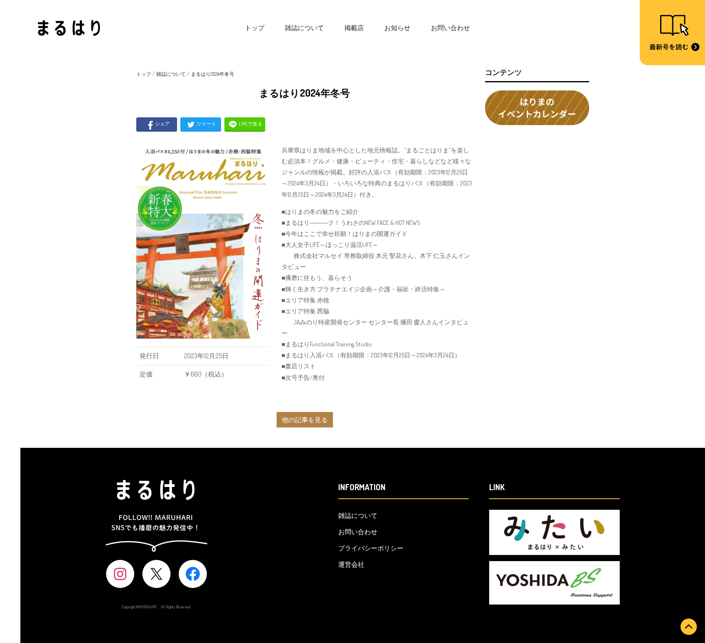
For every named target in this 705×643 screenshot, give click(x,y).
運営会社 (351, 564)
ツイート (206, 124)
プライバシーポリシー (370, 548)
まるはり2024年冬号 (212, 74)
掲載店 (354, 28)
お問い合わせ (450, 28)
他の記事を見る (305, 420)
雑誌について (304, 28)
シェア (162, 124)
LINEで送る (250, 124)
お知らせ (397, 28)
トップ (254, 28)
